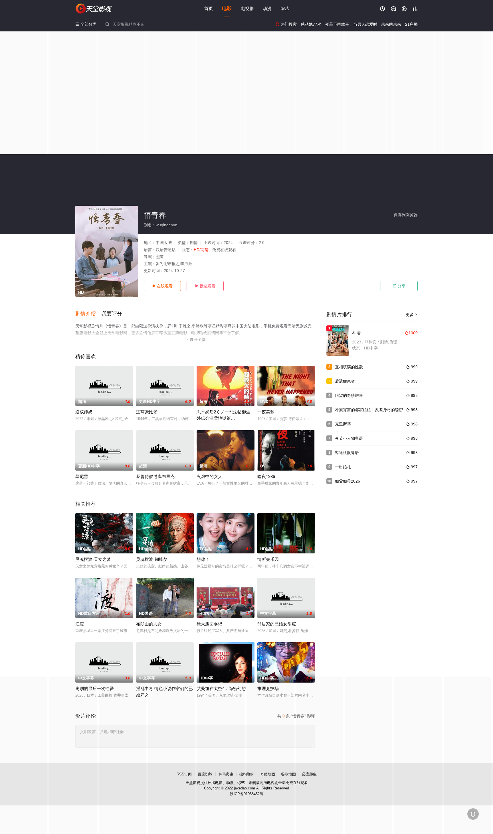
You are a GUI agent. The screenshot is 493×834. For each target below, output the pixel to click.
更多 (412, 314)
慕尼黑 (81, 476)
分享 (399, 286)
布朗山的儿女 (149, 623)
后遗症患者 (345, 381)
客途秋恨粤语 (347, 452)
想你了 (203, 559)
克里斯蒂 (343, 424)
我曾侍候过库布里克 (155, 476)
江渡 (79, 623)
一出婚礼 (343, 467)
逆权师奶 (83, 411)
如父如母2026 (347, 481)
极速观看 (205, 286)
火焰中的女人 (209, 476)
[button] (88, 314)
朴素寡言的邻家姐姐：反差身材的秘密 (369, 409)
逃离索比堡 (146, 411)
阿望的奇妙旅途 (349, 395)
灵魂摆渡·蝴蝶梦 (151, 559)
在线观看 (162, 286)
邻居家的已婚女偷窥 (276, 623)
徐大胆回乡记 (209, 623)
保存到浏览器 (406, 215)
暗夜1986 (266, 476)
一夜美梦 (265, 411)
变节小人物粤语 (349, 438)
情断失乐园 (268, 559)
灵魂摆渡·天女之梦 (93, 559)
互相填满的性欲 (349, 367)
